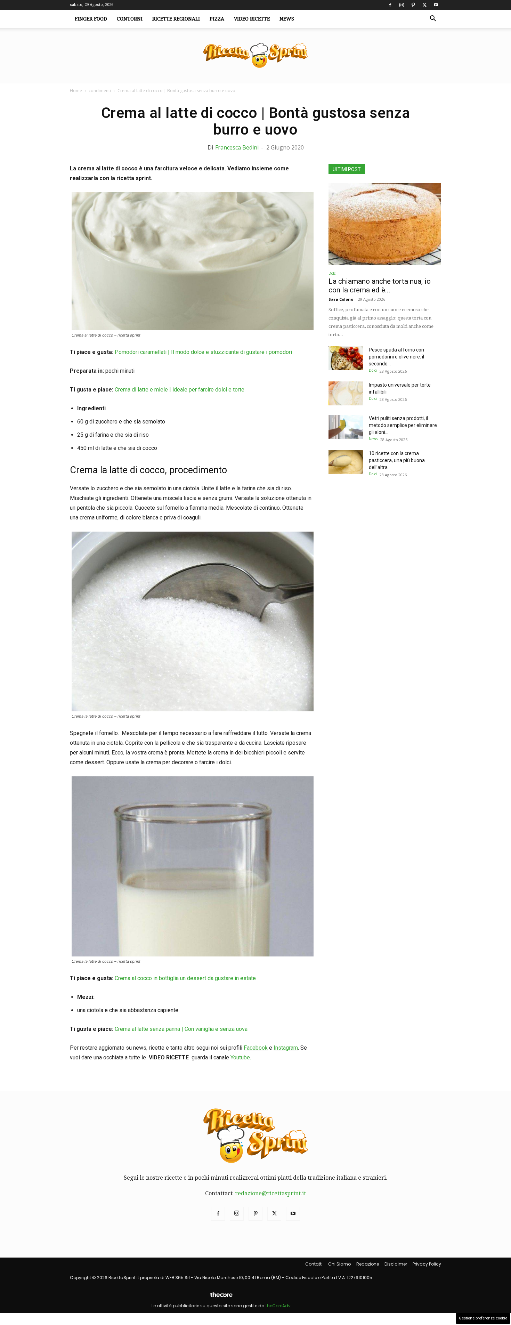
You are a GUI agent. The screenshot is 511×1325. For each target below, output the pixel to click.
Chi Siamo (339, 1264)
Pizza (217, 19)
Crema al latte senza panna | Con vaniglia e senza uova (181, 1029)
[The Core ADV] (221, 1297)
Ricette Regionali (176, 19)
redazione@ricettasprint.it (270, 1193)
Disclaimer (395, 1264)
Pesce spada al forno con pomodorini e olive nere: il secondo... (396, 356)
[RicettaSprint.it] (255, 56)
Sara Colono (340, 299)
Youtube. (240, 1057)
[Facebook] (390, 4)
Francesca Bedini (237, 147)
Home (76, 91)
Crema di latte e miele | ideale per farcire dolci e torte (179, 389)
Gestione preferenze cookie (483, 1318)
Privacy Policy (427, 1264)
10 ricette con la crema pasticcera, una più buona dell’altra (397, 460)
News (286, 19)
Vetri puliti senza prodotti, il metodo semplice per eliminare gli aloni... (403, 425)
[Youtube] (436, 4)
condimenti (100, 91)
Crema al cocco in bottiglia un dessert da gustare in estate (185, 978)
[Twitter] (424, 4)
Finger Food (91, 19)
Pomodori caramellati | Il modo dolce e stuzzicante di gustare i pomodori (203, 352)
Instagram (286, 1047)
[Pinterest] (413, 4)
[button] (432, 19)
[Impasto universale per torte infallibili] (345, 393)
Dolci (332, 273)
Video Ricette (252, 19)
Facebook (256, 1047)
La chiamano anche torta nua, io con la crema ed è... (379, 285)
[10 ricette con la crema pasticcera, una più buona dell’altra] (345, 462)
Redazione (367, 1264)
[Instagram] (401, 4)
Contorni (130, 19)
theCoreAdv (278, 1306)
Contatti (314, 1264)
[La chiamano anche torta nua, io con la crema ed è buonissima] (384, 224)
